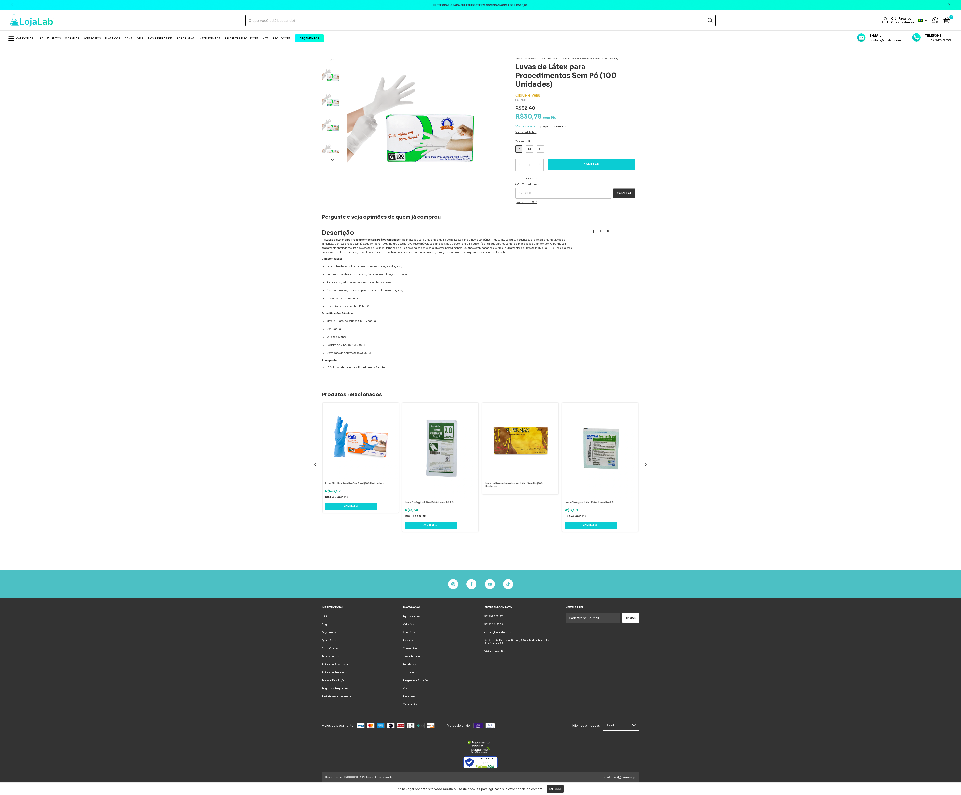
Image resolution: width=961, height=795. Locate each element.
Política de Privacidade (335, 664)
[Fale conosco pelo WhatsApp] (935, 22)
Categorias (24, 38)
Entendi (555, 788)
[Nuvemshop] (620, 778)
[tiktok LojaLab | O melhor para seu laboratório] (508, 584)
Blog (324, 624)
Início (517, 58)
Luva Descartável (548, 58)
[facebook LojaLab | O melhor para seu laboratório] (471, 584)
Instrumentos (209, 38)
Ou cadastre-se (902, 22)
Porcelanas (186, 38)
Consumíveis (133, 38)
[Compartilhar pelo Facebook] (594, 231)
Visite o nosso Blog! (495, 651)
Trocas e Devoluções (334, 680)
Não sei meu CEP (526, 202)
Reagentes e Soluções (241, 38)
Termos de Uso (330, 656)
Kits (266, 38)
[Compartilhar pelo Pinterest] (608, 231)
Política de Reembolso (334, 672)
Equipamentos (50, 38)
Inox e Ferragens (160, 38)
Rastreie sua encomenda (336, 696)
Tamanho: (522, 141)
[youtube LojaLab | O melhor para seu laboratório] (490, 584)
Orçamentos (309, 38)
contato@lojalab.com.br (498, 632)
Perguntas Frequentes (335, 688)
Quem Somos (330, 640)
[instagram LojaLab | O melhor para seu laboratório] (453, 584)
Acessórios (92, 38)
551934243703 (493, 624)
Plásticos (112, 38)
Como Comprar (331, 648)
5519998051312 (494, 616)
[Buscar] (710, 20)
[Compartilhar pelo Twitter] (600, 231)
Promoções (281, 38)
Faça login (906, 18)
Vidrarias (72, 38)
